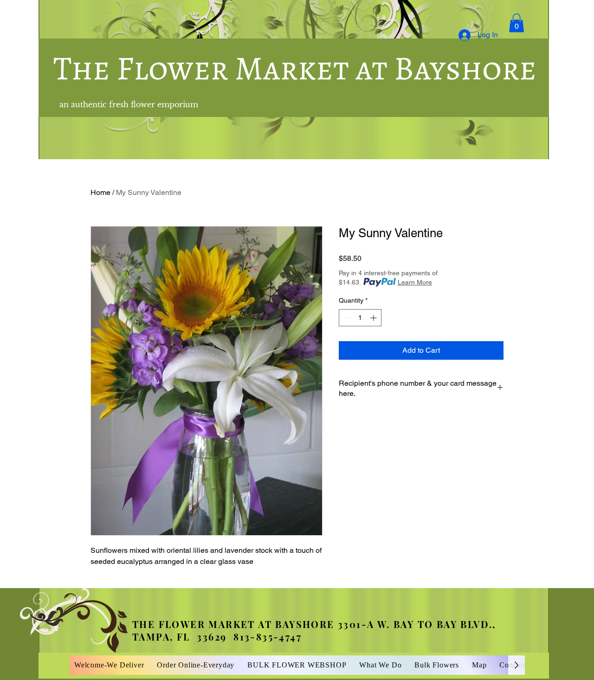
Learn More (415, 282)
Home (100, 192)
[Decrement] (346, 318)
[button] (516, 22)
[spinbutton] (360, 318)
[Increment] (374, 318)
